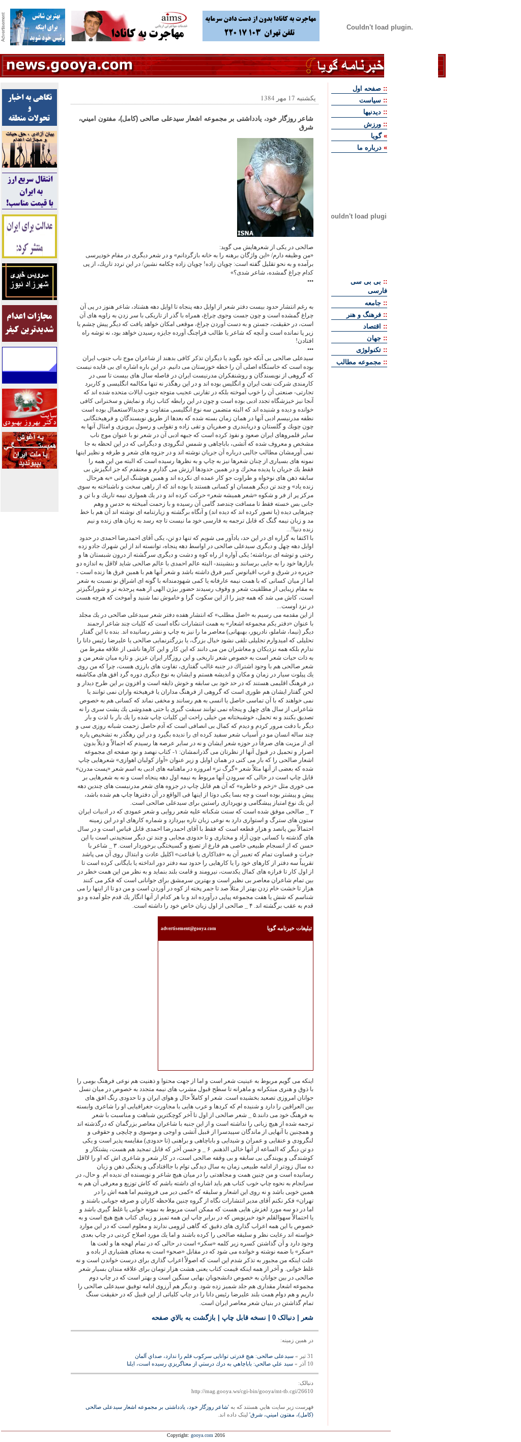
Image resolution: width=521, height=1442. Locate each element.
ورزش (372, 124)
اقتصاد (372, 326)
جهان (374, 338)
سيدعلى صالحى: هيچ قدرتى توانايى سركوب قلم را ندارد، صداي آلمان (214, 1356)
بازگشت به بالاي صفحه (184, 1317)
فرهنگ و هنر (363, 314)
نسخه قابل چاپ (244, 1317)
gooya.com (202, 1435)
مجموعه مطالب (358, 362)
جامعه (373, 303)
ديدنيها (372, 112)
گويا (376, 136)
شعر (307, 1317)
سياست (370, 100)
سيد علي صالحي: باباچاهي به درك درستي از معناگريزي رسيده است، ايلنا (210, 1364)
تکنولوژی (368, 349)
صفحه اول (367, 88)
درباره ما (369, 147)
